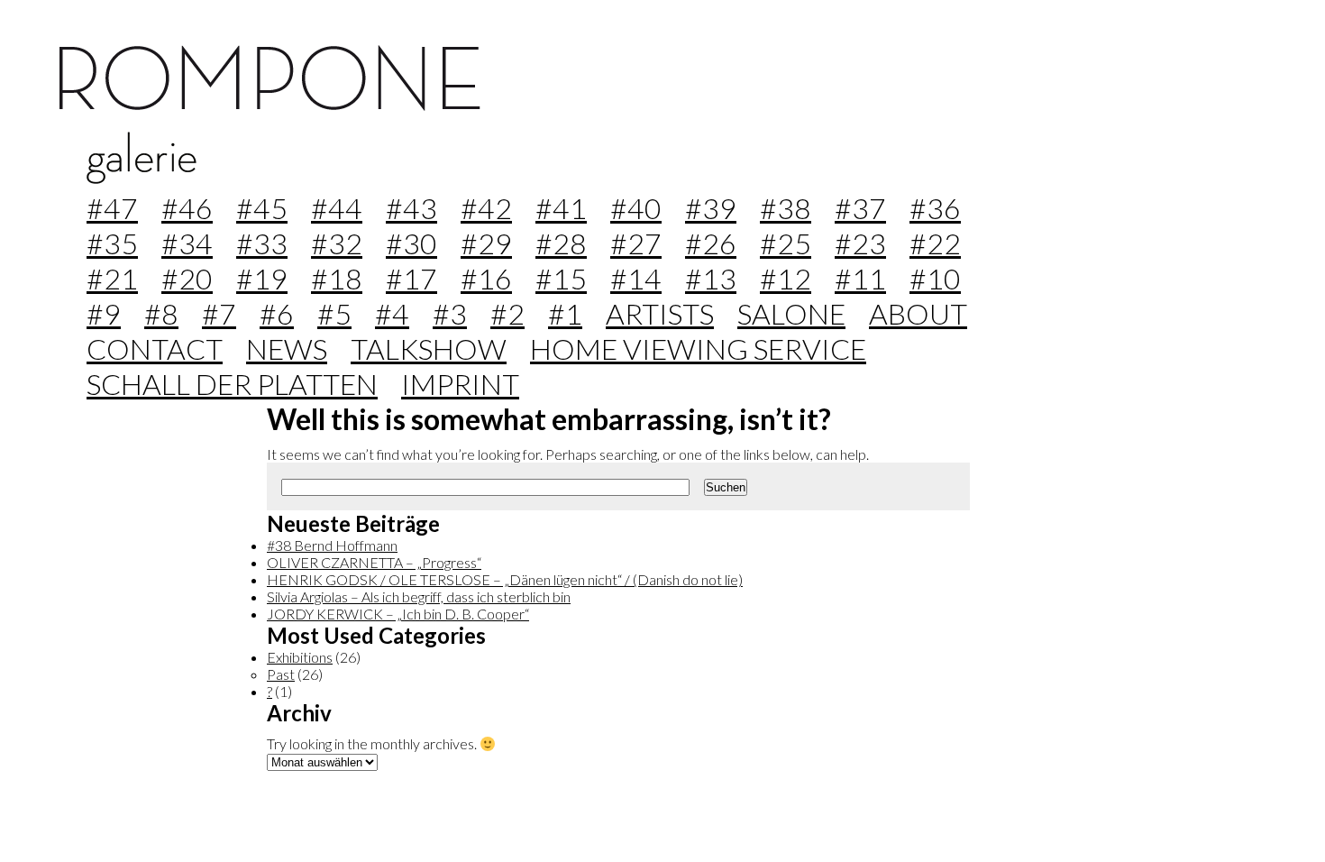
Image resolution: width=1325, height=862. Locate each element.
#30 (411, 243)
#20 (187, 278)
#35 (112, 243)
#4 (392, 313)
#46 (187, 207)
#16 (486, 278)
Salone (791, 313)
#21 (112, 278)
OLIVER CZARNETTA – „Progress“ (374, 562)
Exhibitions (300, 656)
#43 (411, 207)
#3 (450, 313)
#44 (336, 207)
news (286, 348)
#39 (710, 207)
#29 (486, 243)
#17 (411, 278)
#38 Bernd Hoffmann (332, 545)
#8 (161, 313)
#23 (860, 243)
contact (155, 348)
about (918, 313)
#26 (710, 243)
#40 (636, 207)
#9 (104, 313)
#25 (785, 243)
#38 (785, 207)
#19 (262, 278)
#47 (112, 207)
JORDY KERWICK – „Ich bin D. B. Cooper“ (398, 613)
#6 (277, 313)
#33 (262, 243)
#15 (561, 278)
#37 (860, 207)
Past (281, 674)
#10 (935, 278)
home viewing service (698, 348)
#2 (507, 313)
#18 (336, 278)
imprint (460, 383)
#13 (710, 278)
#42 (486, 207)
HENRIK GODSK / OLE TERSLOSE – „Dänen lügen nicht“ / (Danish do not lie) (505, 579)
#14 (636, 278)
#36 (935, 207)
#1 (565, 313)
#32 (336, 243)
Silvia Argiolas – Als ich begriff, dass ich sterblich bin (419, 596)
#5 (334, 313)
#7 (219, 313)
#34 (187, 243)
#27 (636, 243)
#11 (860, 278)
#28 (561, 243)
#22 (935, 243)
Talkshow (429, 348)
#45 (262, 207)
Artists (660, 313)
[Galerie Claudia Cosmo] (269, 105)
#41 (561, 207)
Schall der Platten (232, 383)
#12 (785, 278)
